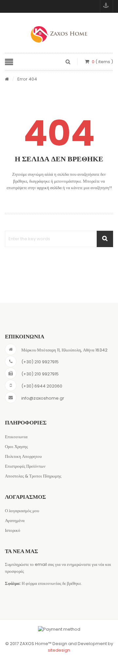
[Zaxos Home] (59, 34)
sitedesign (59, 650)
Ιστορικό (12, 530)
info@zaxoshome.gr (42, 398)
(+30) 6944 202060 (41, 386)
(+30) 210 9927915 (40, 362)
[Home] (7, 79)
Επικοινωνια (16, 437)
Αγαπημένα (15, 520)
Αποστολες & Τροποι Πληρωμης (33, 476)
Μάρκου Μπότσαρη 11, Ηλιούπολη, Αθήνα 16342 (64, 350)
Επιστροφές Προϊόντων (25, 466)
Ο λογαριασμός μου (22, 511)
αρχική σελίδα (49, 188)
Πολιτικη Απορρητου (23, 456)
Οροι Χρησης (16, 446)
